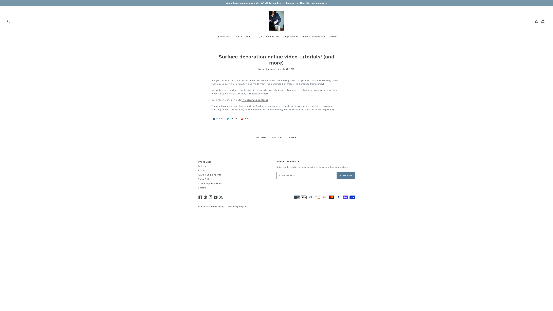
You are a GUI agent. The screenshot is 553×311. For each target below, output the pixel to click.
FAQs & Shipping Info (267, 36)
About (248, 36)
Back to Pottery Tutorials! (279, 137)
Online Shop (223, 36)
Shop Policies (290, 36)
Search (333, 36)
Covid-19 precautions (313, 36)
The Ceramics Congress (255, 99)
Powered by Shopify (237, 206)
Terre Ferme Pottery (215, 206)
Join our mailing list (288, 161)
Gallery (238, 36)
